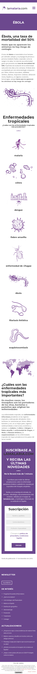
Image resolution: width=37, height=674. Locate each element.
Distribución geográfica (10, 606)
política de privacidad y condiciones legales (19, 536)
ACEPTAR (18, 672)
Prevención (7, 613)
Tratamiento (7, 616)
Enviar (18, 545)
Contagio (6, 619)
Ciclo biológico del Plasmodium (13, 600)
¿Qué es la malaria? (9, 597)
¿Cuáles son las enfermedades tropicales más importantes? (14, 390)
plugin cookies (32, 671)
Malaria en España (9, 603)
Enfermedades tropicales (18, 119)
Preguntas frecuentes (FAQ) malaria (14, 594)
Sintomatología (8, 610)
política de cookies (26, 669)
